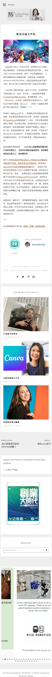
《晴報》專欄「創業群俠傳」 (34, 226)
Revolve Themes (26, 676)
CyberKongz (10, 120)
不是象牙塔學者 (10, 334)
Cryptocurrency (17, 270)
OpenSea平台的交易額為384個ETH (18, 167)
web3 (7, 67)
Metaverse (32, 270)
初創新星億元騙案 (11, 422)
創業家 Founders (31, 267)
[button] (3, 659)
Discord (16, 113)
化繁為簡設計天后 (11, 378)
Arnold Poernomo (28, 177)
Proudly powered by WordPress (17, 673)
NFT (40, 270)
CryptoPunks (9, 97)
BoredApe (21, 97)
